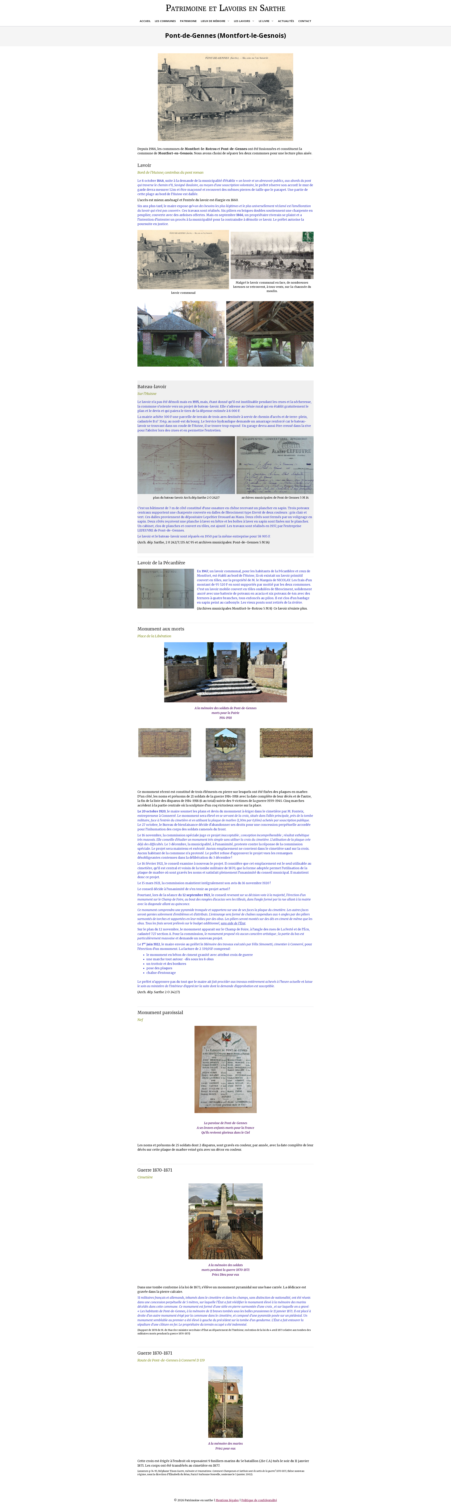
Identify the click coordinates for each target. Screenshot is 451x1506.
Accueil (145, 21)
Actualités (286, 21)
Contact (304, 21)
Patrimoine (188, 21)
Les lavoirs (242, 21)
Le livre (264, 21)
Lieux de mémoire (213, 21)
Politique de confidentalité (259, 1500)
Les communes (165, 21)
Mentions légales (227, 1500)
